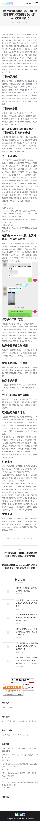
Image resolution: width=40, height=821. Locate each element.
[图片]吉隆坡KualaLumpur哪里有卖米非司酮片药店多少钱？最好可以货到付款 (26, 617)
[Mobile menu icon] (37, 3)
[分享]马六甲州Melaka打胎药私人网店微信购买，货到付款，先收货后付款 (27, 646)
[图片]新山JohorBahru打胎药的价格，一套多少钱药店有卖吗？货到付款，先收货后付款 (27, 660)
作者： (21, 538)
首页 (13, 22)
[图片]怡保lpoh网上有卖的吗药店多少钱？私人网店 (26, 589)
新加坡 (18, 22)
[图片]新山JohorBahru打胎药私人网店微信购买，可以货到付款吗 (27, 603)
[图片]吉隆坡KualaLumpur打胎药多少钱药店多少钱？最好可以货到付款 (26, 632)
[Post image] (8, 591)
